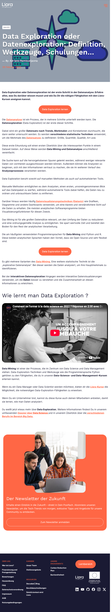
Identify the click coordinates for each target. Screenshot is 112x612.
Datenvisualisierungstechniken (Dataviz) (60, 201)
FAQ (4, 585)
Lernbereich (85, 564)
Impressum (7, 594)
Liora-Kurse (97, 386)
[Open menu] (106, 5)
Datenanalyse (14, 119)
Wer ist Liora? (8, 565)
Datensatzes (33, 137)
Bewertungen (8, 577)
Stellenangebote (33, 570)
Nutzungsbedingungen (12, 602)
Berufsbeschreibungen (36, 588)
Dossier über (33, 413)
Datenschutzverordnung (12, 589)
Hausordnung (8, 581)
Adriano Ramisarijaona (24, 60)
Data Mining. (43, 261)
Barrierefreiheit (57, 575)
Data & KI (6, 27)
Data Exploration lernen (55, 109)
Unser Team (31, 565)
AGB (4, 598)
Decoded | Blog (33, 584)
